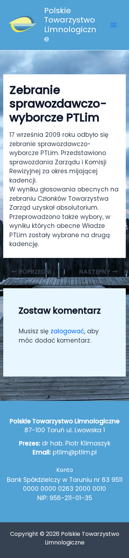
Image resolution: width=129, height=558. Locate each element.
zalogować (67, 331)
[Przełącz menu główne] (114, 25)
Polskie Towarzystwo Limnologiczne (70, 24)
